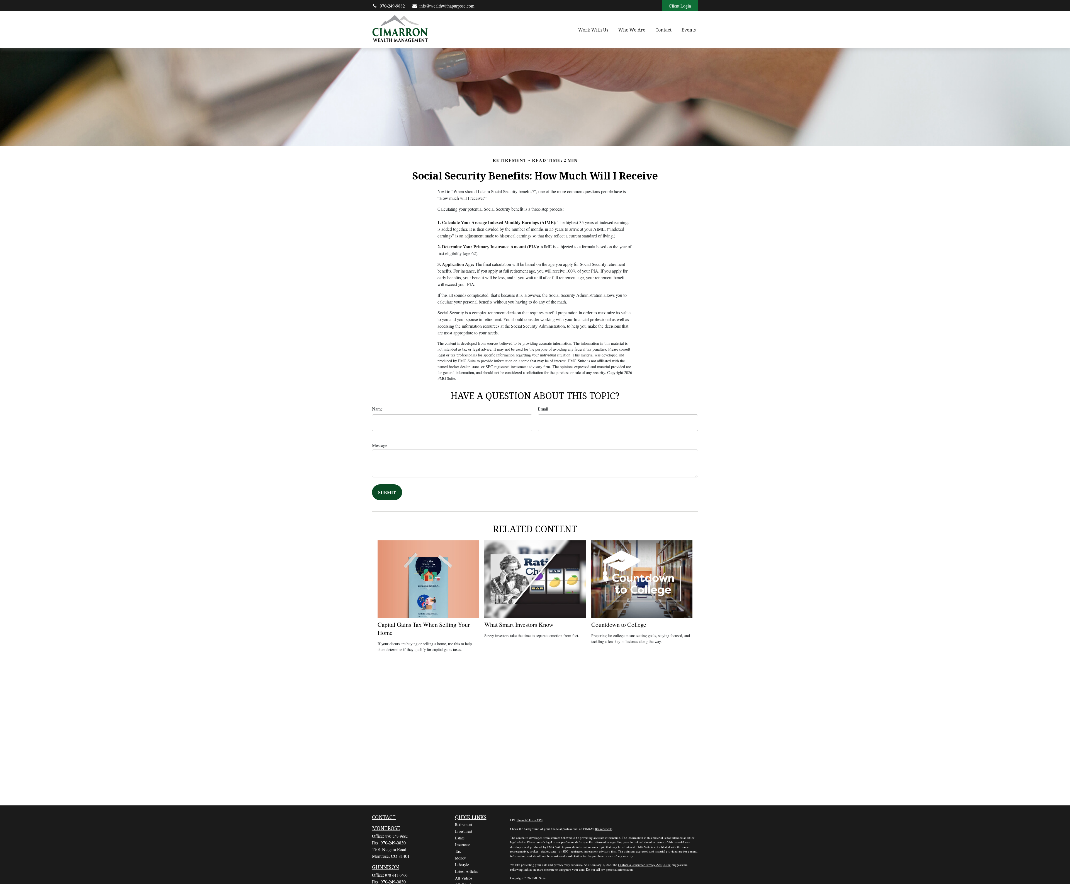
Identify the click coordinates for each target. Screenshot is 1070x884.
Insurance (462, 844)
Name (377, 409)
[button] (593, 29)
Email (543, 409)
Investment (463, 831)
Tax (458, 851)
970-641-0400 (396, 875)
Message (379, 445)
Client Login (680, 6)
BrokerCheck (603, 829)
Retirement (463, 824)
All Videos (463, 878)
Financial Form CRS (530, 820)
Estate (460, 838)
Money (460, 858)
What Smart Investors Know (518, 624)
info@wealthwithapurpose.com (446, 6)
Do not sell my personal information (609, 869)
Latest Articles (466, 871)
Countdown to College (618, 624)
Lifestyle (462, 864)
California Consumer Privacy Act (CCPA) (644, 865)
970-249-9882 (392, 6)
